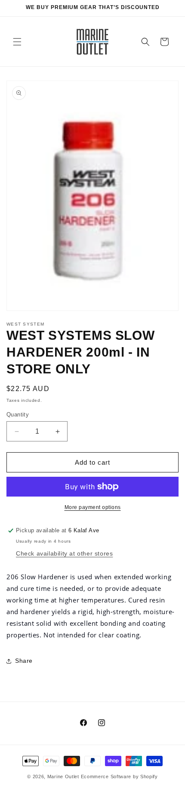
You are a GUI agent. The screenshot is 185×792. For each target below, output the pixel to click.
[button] (17, 41)
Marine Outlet (63, 776)
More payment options (93, 507)
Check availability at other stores (64, 553)
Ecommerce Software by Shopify (119, 776)
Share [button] (24, 660)
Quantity (17, 414)
